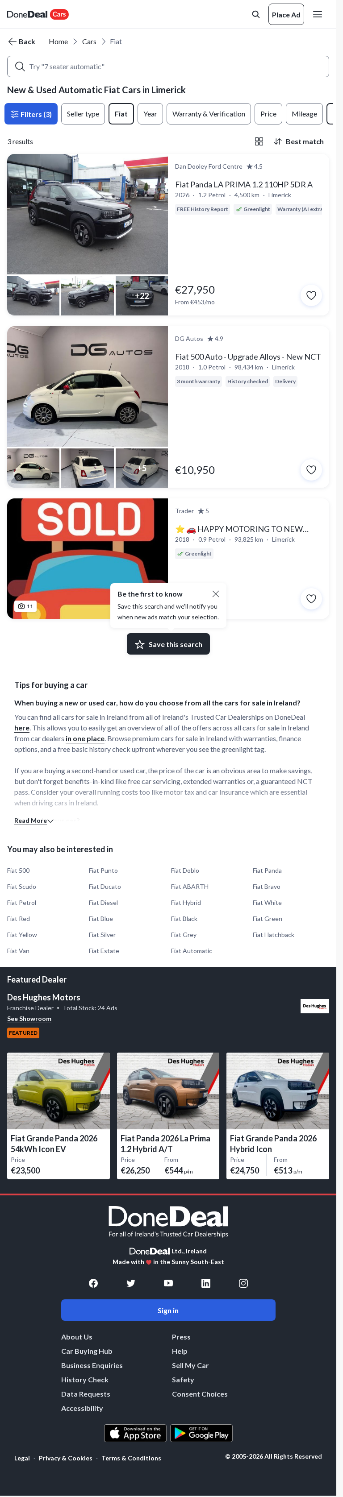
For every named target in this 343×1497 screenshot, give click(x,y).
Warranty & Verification (208, 113)
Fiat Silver (102, 934)
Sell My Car (190, 1365)
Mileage (304, 113)
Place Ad (286, 14)
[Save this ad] (311, 295)
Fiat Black (184, 918)
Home (58, 41)
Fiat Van (18, 950)
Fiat (121, 113)
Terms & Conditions (131, 1458)
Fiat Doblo (185, 870)
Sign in (168, 1310)
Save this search (175, 644)
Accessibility (82, 1408)
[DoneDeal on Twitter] (130, 1283)
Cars (89, 41)
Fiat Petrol (21, 902)
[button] (215, 593)
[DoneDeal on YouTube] (168, 1283)
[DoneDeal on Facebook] (93, 1283)
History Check (85, 1379)
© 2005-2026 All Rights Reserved (273, 1456)
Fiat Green (267, 918)
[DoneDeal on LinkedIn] (206, 1283)
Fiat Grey (184, 934)
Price (268, 113)
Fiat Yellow (22, 934)
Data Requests (85, 1393)
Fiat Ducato (105, 886)
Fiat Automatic (191, 950)
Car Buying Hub (87, 1351)
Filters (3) (35, 114)
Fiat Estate (104, 950)
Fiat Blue (101, 918)
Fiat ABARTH (190, 886)
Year (150, 113)
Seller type (83, 113)
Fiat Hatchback (273, 934)
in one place (85, 738)
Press (181, 1336)
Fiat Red (18, 918)
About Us (76, 1336)
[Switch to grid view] (259, 141)
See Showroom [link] (29, 1018)
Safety (183, 1379)
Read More (30, 820)
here (21, 727)
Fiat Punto (103, 870)
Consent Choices (200, 1393)
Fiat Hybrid (186, 902)
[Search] (20, 66)
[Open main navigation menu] (319, 14)
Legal (22, 1458)
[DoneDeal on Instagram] (243, 1283)
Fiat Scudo (21, 886)
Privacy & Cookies (65, 1458)
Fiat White (267, 902)
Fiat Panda (267, 870)
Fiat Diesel (103, 902)
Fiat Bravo (266, 886)
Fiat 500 (18, 870)
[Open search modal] (256, 14)
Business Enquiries (92, 1365)
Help (180, 1351)
